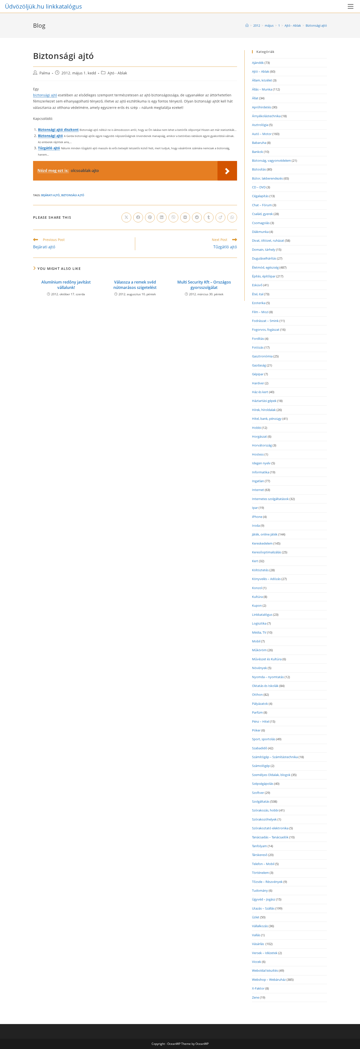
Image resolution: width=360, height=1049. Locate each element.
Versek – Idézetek (264, 953)
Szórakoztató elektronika (270, 828)
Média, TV (259, 632)
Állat (255, 98)
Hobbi (256, 427)
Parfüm (257, 712)
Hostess (258, 454)
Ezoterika (258, 303)
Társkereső (259, 855)
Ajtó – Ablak (260, 71)
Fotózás (258, 347)
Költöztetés (260, 570)
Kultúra (257, 596)
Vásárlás (258, 944)
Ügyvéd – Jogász (263, 899)
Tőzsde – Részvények (267, 881)
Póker (256, 730)
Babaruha (259, 142)
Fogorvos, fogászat (265, 329)
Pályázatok (260, 703)
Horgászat (259, 436)
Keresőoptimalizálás (266, 552)
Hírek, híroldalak (264, 410)
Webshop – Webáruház (269, 979)
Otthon (257, 694)
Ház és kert (260, 392)
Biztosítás (259, 169)
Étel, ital (257, 294)
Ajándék (258, 62)
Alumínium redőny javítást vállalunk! (66, 284)
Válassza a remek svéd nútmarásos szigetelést (134, 284)
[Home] (247, 25)
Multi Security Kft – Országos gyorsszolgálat (204, 284)
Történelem (260, 872)
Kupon (257, 605)
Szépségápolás (262, 783)
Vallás (256, 935)
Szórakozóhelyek (264, 819)
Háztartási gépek (264, 401)
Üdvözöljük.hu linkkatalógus (43, 6)
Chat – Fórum (262, 205)
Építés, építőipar (264, 276)
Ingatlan (258, 481)
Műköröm (259, 650)
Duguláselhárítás (264, 258)
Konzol (257, 588)
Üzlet (255, 917)
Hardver (258, 383)
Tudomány (260, 890)
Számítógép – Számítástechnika (275, 757)
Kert (255, 561)
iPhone (257, 516)
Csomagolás (261, 223)
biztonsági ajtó (45, 95)
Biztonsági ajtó (316, 25)
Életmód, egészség (265, 267)
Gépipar (258, 374)
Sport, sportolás (263, 739)
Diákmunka (260, 231)
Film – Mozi (260, 312)
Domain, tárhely (263, 249)
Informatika (260, 472)
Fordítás (258, 338)
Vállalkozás (260, 926)
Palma (44, 73)
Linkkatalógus (262, 614)
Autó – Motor (262, 134)
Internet (258, 490)
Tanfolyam (259, 846)
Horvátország (262, 445)
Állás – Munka (262, 89)
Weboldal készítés (265, 970)
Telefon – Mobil (263, 864)
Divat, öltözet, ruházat (268, 240)
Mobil (256, 641)
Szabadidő (259, 748)
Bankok (257, 151)
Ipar (255, 507)
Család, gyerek (262, 214)
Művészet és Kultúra (267, 659)
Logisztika (259, 623)
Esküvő (257, 285)
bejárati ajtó (50, 195)
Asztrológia (260, 125)
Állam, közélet (262, 80)
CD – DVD (259, 187)
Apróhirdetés (261, 107)
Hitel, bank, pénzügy (267, 418)
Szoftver (258, 792)
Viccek (256, 961)
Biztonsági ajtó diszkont (58, 129)
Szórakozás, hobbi (265, 810)
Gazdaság (259, 365)
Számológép (261, 766)
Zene (255, 997)
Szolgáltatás (260, 801)
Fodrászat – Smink (265, 321)
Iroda (256, 525)
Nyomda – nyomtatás (268, 677)
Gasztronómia (262, 356)
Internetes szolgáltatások (270, 499)
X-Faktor (258, 988)
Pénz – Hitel (260, 721)
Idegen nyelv (261, 463)
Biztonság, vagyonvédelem (271, 160)
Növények (259, 668)
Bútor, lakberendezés (267, 178)
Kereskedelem (262, 543)
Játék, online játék (264, 534)
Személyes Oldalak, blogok (271, 775)
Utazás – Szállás (263, 908)
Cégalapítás (260, 196)
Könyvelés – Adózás (266, 579)
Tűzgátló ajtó (49, 148)
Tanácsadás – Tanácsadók (270, 837)
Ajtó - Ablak (117, 73)
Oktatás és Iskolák (265, 686)
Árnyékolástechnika (266, 116)
